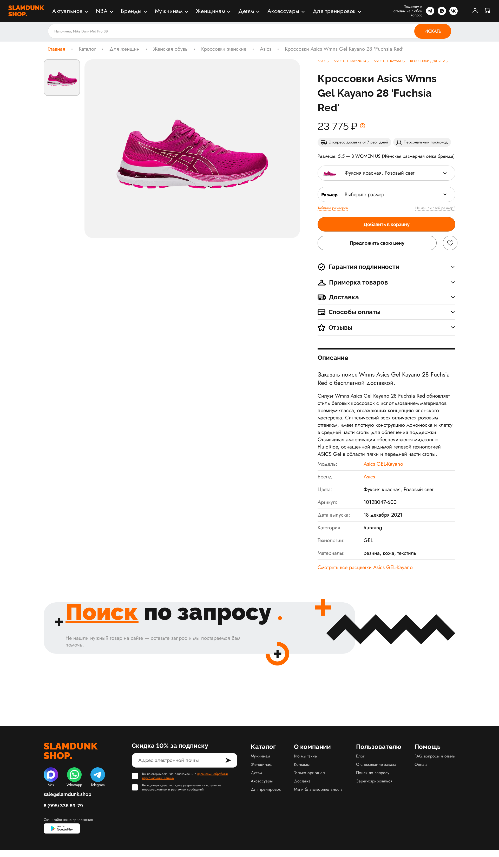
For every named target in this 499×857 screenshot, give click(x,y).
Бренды (131, 11)
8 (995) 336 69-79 (63, 805)
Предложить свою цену (377, 243)
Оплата (421, 764)
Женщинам (210, 11)
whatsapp (442, 11)
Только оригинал (309, 773)
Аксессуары (283, 11)
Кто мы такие (305, 756)
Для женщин (124, 49)
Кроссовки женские (223, 49)
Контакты (302, 764)
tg (430, 11)
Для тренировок (334, 11)
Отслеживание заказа (376, 764)
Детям (246, 11)
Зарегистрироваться (374, 781)
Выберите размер (364, 194)
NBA (102, 11)
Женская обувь (170, 49)
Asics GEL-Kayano (383, 464)
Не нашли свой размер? (435, 207)
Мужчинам (169, 11)
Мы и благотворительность (318, 789)
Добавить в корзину (387, 224)
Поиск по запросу (372, 773)
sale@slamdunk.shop (67, 794)
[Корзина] (487, 11)
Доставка (302, 781)
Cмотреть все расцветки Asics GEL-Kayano (365, 567)
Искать (432, 31)
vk (453, 11)
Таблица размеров (333, 207)
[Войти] (475, 11)
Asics (265, 49)
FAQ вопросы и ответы (435, 756)
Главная (56, 49)
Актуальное (67, 11)
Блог (360, 756)
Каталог (87, 49)
